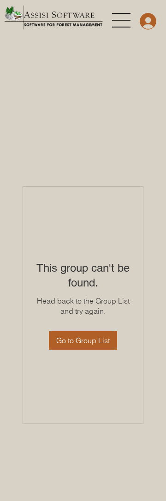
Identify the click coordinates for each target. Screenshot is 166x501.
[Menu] (121, 20)
